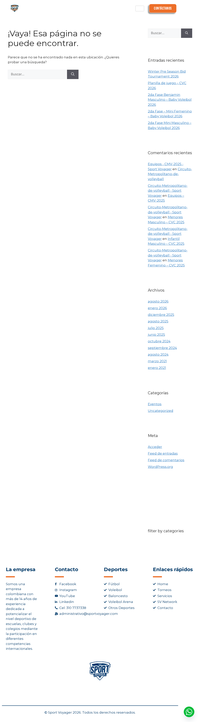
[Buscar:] (37, 74)
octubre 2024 (159, 341)
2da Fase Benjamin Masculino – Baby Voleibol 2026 (170, 100)
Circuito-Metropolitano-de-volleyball (170, 174)
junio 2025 (156, 335)
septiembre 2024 (162, 348)
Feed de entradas (163, 453)
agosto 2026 (158, 301)
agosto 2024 (158, 354)
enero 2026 (157, 308)
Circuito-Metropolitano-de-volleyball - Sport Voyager (168, 191)
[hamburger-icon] (139, 8)
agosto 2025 (158, 321)
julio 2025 (156, 328)
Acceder (155, 447)
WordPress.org (160, 467)
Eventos (155, 404)
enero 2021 (157, 368)
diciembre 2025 (161, 315)
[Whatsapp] (189, 712)
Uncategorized (160, 411)
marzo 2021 (157, 361)
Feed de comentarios (166, 460)
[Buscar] (73, 74)
